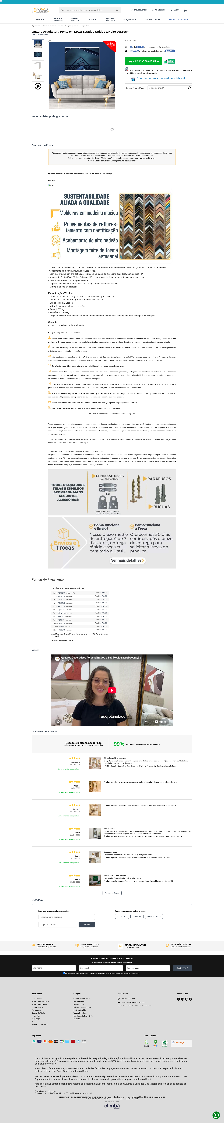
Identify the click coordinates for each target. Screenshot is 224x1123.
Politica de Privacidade (96, 973)
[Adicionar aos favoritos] (49, 41)
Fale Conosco (37, 1010)
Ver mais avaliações (112, 893)
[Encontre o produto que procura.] (117, 10)
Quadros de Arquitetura (81, 26)
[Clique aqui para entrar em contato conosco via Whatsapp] (216, 1115)
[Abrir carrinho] (187, 10)
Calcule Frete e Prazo (135, 88)
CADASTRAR (182, 968)
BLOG (34, 1022)
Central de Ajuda (38, 1013)
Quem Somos (37, 999)
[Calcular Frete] (189, 87)
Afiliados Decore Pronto (83, 1007)
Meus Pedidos (79, 1002)
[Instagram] (182, 1000)
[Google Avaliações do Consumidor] (181, 1043)
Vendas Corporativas (40, 1025)
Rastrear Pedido (80, 1010)
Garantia (77, 1019)
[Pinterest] (190, 1000)
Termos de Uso (37, 1007)
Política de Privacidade (40, 1002)
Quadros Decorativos (49, 26)
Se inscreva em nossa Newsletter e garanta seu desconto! (112, 962)
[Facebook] (178, 1000)
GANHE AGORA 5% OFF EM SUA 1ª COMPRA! (112, 959)
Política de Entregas (39, 1005)
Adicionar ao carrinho (146, 61)
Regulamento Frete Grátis (83, 1016)
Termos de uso (82, 973)
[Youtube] (186, 1000)
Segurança (36, 1019)
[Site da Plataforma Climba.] (112, 1105)
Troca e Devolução (81, 1013)
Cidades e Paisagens (65, 26)
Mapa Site (36, 1016)
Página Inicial (36, 26)
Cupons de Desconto (82, 999)
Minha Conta (79, 1005)
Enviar (87, 925)
